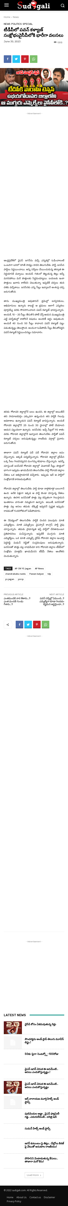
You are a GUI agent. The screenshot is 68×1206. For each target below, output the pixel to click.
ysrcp (21, 579)
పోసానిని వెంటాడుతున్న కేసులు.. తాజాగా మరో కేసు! (41, 1160)
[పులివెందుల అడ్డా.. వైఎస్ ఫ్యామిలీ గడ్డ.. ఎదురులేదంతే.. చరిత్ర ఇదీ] (13, 1117)
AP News (39, 568)
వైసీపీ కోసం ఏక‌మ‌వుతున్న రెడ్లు (40, 1024)
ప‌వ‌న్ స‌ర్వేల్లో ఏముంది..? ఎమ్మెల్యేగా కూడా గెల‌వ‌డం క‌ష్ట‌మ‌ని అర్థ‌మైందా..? (51, 601)
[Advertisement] (34, 149)
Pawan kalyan (36, 573)
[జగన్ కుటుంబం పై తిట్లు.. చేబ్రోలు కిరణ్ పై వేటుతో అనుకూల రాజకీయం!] (13, 1146)
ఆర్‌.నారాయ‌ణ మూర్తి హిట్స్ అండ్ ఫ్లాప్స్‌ (42, 1100)
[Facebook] (7, 59)
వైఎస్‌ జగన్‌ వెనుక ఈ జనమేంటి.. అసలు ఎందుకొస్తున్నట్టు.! (41, 1070)
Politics (16, 24)
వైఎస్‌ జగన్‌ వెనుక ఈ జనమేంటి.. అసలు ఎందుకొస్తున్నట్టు (41, 1085)
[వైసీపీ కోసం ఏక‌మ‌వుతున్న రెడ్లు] (13, 1027)
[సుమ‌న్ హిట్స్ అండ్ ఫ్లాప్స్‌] (13, 1132)
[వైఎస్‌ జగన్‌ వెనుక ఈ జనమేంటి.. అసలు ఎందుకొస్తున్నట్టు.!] (13, 1072)
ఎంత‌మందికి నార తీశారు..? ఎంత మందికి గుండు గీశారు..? (17, 601)
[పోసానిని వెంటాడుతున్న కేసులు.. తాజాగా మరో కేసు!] (13, 1161)
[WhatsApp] (33, 59)
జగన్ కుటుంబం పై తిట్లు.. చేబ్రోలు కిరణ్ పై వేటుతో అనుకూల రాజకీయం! (44, 1145)
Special (28, 24)
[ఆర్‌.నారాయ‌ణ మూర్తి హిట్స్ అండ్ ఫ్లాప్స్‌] (13, 1102)
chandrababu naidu (15, 573)
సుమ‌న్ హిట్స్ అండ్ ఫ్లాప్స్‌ (37, 1128)
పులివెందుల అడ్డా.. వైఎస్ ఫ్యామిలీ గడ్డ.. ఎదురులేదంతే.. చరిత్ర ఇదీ (42, 1115)
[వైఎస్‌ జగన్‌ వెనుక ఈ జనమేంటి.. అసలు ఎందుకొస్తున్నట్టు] (13, 1087)
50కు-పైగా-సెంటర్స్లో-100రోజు (42, 1054)
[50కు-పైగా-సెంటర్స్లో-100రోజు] (13, 1057)
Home (7, 17)
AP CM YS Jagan (23, 568)
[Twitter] (16, 59)
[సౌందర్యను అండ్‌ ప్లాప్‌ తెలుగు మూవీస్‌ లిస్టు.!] (13, 1042)
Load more (33, 1175)
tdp (49, 573)
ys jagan (9, 579)
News (16, 17)
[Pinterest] (25, 59)
